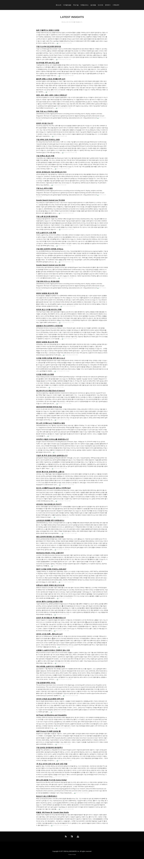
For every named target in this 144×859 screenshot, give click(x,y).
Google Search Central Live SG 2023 (50, 265)
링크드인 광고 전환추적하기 (46, 796)
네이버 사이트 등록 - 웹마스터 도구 (49, 634)
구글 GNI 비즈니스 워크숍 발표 (48, 281)
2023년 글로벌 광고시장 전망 (47, 293)
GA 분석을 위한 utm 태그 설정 (47, 63)
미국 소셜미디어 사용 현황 (46, 233)
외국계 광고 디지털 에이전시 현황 (49, 309)
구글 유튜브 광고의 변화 (45, 156)
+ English (115, 5)
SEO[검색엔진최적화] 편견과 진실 (49, 407)
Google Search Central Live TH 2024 (50, 200)
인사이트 (100, 5)
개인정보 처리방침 (72, 854)
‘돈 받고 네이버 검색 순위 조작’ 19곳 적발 (51, 764)
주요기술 (75, 5)
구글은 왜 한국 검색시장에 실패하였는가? (52, 455)
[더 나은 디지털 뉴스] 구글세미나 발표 (50, 423)
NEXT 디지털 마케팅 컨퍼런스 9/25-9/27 (51, 569)
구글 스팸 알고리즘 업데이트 (47, 216)
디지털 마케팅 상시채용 (45, 374)
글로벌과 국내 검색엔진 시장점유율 (49, 326)
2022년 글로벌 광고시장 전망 (47, 342)
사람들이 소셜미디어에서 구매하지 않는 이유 (53, 650)
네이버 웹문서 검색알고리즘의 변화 (49, 601)
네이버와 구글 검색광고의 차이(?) (49, 504)
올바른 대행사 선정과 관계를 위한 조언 (50, 79)
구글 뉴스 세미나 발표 (44, 188)
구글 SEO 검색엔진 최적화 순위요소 (49, 249)
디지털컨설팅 (67, 5)
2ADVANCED (72, 846)
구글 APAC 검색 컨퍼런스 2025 (48, 139)
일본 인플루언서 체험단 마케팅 (47, 30)
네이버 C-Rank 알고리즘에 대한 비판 (50, 699)
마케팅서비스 (84, 5)
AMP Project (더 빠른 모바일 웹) (48, 731)
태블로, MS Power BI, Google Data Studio (52, 812)
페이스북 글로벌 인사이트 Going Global (51, 780)
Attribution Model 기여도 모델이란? (50, 553)
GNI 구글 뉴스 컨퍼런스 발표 (47, 111)
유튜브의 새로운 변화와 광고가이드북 (50, 585)
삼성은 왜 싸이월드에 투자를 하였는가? (51, 618)
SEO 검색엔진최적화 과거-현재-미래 (50, 537)
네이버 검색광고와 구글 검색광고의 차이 (51, 172)
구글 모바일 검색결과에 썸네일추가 (49, 747)
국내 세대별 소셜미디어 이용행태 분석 (50, 666)
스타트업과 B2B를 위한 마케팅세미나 (50, 520)
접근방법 (93, 5)
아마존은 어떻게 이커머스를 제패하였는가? (52, 439)
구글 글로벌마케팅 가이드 (46, 683)
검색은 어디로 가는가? (44, 123)
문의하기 (107, 5)
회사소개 (58, 5)
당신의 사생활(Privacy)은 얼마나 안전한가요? (53, 488)
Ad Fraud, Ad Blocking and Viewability (51, 715)
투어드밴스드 (33, 5)
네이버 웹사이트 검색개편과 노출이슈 (50, 472)
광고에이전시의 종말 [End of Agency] (50, 391)
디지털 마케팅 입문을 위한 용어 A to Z (50, 358)
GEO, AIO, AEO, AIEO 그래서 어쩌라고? (51, 95)
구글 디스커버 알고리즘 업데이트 (48, 46)
